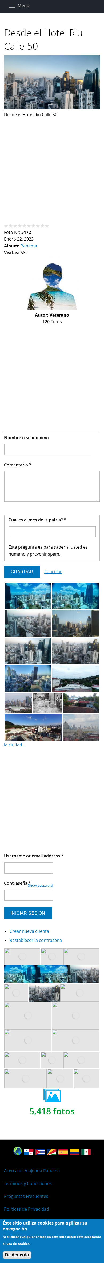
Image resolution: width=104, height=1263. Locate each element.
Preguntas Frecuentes (26, 1196)
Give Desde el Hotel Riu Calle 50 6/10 (29, 226)
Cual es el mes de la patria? (37, 520)
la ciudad (13, 745)
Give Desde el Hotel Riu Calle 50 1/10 (6, 226)
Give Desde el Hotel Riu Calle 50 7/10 (33, 226)
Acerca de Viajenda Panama (32, 1171)
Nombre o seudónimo (26, 437)
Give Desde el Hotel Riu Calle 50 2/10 (11, 226)
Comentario (17, 465)
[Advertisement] (52, 170)
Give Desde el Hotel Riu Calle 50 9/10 (42, 226)
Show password (40, 885)
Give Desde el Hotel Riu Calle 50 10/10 (47, 226)
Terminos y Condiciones (28, 1183)
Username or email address (33, 856)
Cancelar (53, 572)
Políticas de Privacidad (26, 1209)
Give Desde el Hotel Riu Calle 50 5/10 (24, 226)
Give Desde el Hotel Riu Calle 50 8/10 (38, 226)
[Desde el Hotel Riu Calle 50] (52, 108)
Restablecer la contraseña (36, 940)
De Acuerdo (17, 1255)
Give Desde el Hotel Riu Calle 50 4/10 (20, 226)
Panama (29, 246)
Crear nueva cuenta (29, 931)
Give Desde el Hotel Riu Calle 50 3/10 (15, 226)
